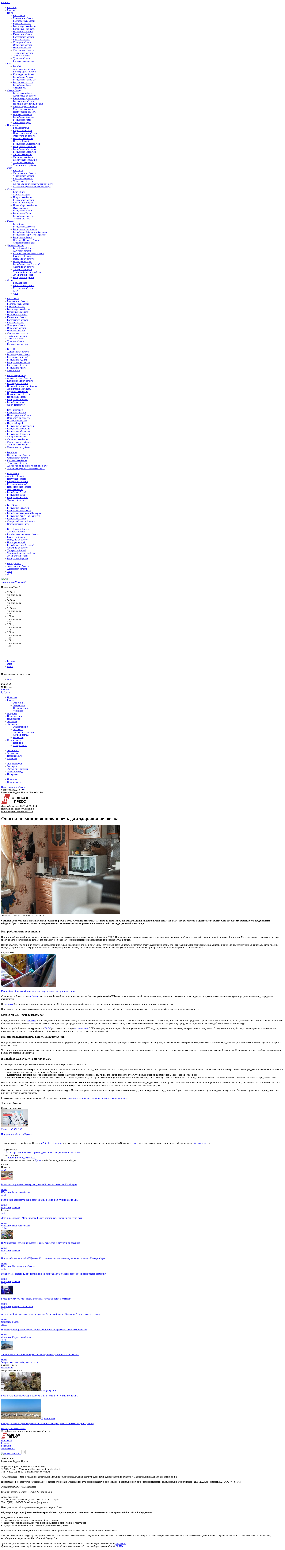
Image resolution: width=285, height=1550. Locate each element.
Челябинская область (23, 176)
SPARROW (120, 1543)
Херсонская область (23, 288)
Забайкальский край (23, 275)
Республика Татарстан (24, 152)
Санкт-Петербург (22, 122)
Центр (10, 13)
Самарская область (22, 154)
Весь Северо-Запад (22, 93)
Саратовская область (23, 157)
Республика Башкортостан (26, 144)
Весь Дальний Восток (24, 248)
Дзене (38, 1160)
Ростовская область (23, 82)
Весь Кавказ (19, 224)
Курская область (21, 39)
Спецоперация (48, 1390)
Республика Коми (22, 119)
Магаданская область (23, 258)
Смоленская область (23, 50)
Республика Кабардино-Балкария (30, 232)
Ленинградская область (25, 106)
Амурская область (22, 250)
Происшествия (14, 716)
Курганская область (23, 178)
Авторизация (8, 1448)
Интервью (18, 737)
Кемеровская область (23, 200)
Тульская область (21, 58)
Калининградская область (26, 98)
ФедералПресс (201, 1143)
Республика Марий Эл (24, 146)
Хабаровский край (22, 269)
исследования (81, 1028)
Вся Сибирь (19, 192)
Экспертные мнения (23, 732)
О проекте (6, 1440)
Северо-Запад (14, 90)
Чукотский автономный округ (28, 272)
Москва (11, 10)
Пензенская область (23, 138)
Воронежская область (24, 29)
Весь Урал (18, 170)
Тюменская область (23, 181)
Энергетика (19, 705)
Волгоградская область (24, 71)
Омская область (21, 208)
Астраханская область (24, 69)
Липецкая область (22, 42)
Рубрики (5, 692)
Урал (9, 168)
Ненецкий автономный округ (28, 103)
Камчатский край (22, 256)
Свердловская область (24, 173)
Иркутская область (22, 197)
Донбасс (11, 280)
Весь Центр (19, 15)
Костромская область (23, 37)
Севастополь (19, 87)
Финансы (18, 710)
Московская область (23, 18)
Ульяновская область (23, 162)
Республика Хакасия (23, 216)
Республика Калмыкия (24, 79)
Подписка (18, 743)
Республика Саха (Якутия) (26, 264)
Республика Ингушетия (25, 229)
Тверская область (21, 55)
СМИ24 (119, 1546)
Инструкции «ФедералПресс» (21, 1157)
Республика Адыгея (23, 77)
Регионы (5, 2)
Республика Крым (22, 85)
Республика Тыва (22, 213)
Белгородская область (24, 21)
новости (5, 689)
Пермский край (21, 141)
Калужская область (22, 34)
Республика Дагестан (24, 226)
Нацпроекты (13, 718)
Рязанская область (22, 47)
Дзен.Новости (54, 1143)
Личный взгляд (20, 734)
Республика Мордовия (24, 149)
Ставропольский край (24, 242)
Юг (9, 63)
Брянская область (22, 23)
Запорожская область (23, 285)
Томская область (21, 218)
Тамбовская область (23, 53)
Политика (12, 697)
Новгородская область (24, 111)
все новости (7, 1367)
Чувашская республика (24, 165)
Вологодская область (23, 101)
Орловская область (22, 45)
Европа (15, 1322)
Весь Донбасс (20, 283)
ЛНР (15, 291)
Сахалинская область (23, 266)
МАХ (43, 1143)
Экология (12, 721)
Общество (12, 713)
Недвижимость (20, 708)
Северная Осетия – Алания (27, 240)
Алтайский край (21, 194)
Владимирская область (24, 26)
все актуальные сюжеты (13, 1428)
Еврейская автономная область (28, 253)
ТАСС (48, 1028)
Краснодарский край (23, 74)
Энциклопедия (20, 726)
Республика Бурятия (23, 277)
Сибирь (11, 189)
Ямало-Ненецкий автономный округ (31, 186)
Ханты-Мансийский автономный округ (33, 184)
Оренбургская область (24, 136)
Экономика (18, 702)
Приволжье (13, 125)
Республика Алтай (22, 210)
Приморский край (22, 261)
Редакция (6, 1445)
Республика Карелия (23, 117)
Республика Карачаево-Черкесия (29, 234)
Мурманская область (23, 109)
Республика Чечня (22, 237)
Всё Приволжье (21, 128)
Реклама (11, 661)
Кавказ (10, 221)
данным (9, 1004)
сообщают (33, 996)
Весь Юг (17, 66)
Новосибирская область (25, 205)
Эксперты (12, 724)
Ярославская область (23, 61)
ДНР (15, 293)
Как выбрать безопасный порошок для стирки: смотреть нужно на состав (43, 1152)
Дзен (134, 1143)
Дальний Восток (15, 245)
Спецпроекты (14, 740)
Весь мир (11, 7)
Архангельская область (25, 95)
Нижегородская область (25, 133)
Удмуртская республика (25, 160)
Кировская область (22, 130)
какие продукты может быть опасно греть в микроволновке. (97, 1098)
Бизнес (10, 700)
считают (31, 1020)
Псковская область (22, 114)
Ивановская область (23, 31)
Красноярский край (23, 202)
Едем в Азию (48, 1418)
